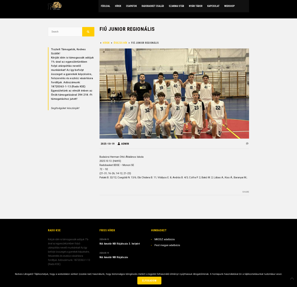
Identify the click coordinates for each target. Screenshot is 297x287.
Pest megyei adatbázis (167, 245)
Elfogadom (149, 280)
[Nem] (292, 278)
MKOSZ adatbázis (165, 239)
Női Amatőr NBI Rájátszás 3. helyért (120, 243)
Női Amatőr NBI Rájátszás (114, 257)
